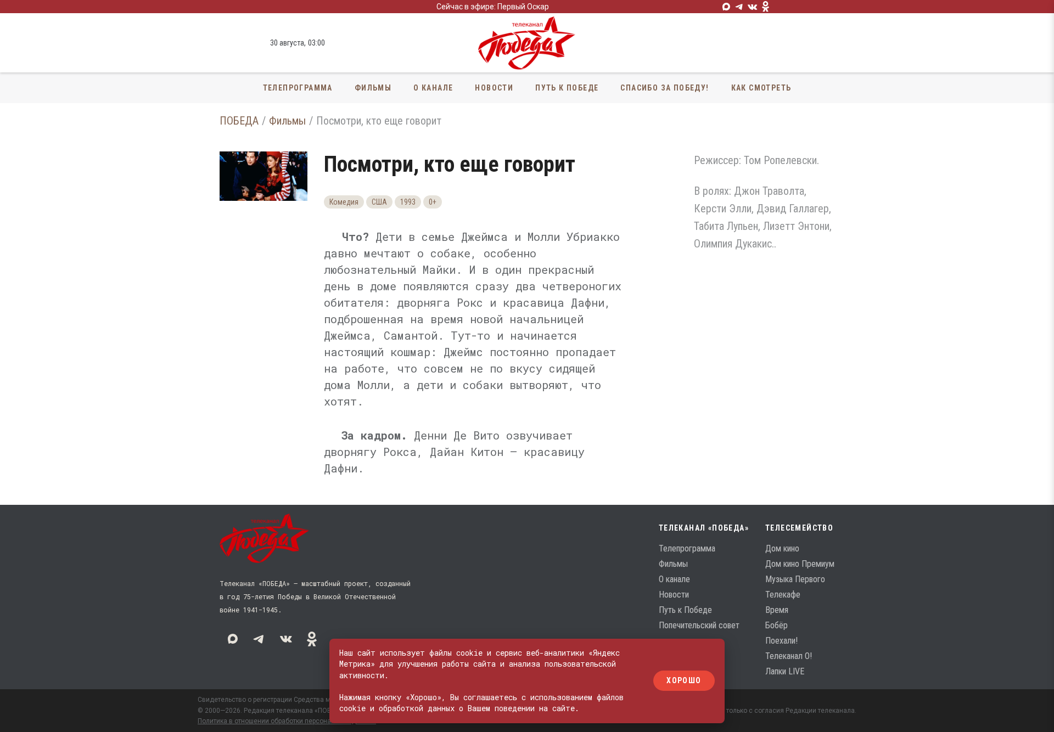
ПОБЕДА (239, 120)
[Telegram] (739, 6)
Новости (494, 87)
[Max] (726, 6)
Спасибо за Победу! (664, 87)
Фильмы (373, 87)
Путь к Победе (566, 87)
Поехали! (781, 640)
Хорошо (683, 681)
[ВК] (752, 6)
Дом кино (782, 548)
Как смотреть (761, 87)
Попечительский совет (699, 625)
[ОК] (765, 6)
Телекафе (782, 594)
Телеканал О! (788, 656)
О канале (433, 87)
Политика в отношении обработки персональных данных (287, 721)
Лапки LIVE (784, 671)
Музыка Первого (795, 579)
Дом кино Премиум (799, 564)
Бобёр (776, 625)
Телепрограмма (298, 87)
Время (776, 610)
